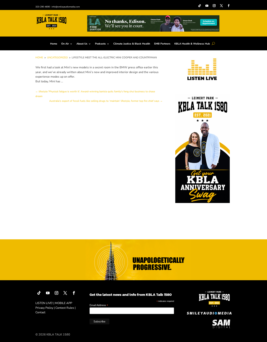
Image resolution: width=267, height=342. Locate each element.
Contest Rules (64, 308)
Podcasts (100, 44)
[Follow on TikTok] (200, 6)
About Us (81, 44)
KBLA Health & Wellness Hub (192, 44)
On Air (65, 44)
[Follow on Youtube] (207, 6)
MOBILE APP (63, 303)
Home (53, 44)
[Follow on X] (221, 6)
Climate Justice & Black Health (131, 44)
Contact (40, 312)
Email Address (99, 305)
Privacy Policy (44, 308)
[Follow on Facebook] (229, 6)
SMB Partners (162, 44)
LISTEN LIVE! (44, 303)
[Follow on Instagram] (214, 6)
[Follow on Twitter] (65, 293)
